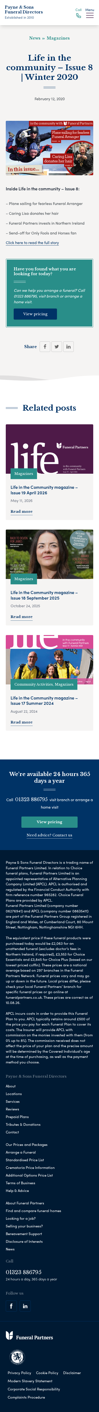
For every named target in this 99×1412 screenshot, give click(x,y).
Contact (12, 1132)
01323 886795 (25, 296)
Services (13, 1101)
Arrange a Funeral (21, 1152)
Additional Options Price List (29, 1175)
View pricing (35, 314)
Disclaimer (72, 1372)
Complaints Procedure (26, 1397)
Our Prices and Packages (27, 1144)
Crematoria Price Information (30, 1167)
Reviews (12, 1109)
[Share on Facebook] (45, 346)
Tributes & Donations (23, 1124)
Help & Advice (17, 1190)
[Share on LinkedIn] (68, 346)
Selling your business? (24, 1226)
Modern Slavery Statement (30, 1380)
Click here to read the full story (32, 242)
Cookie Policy (47, 1372)
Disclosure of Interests (24, 1241)
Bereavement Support (24, 1233)
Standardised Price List (25, 1159)
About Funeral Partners (25, 1203)
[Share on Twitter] (56, 346)
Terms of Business (20, 1182)
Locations (14, 1093)
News (10, 1249)
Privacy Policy (19, 1372)
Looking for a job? (21, 1218)
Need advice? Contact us (49, 835)
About (11, 1086)
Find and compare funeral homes (33, 1210)
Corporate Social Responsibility (34, 1389)
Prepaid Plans (17, 1116)
